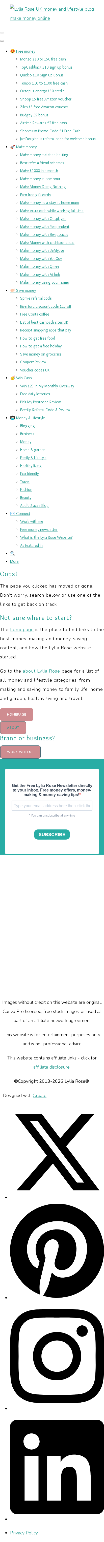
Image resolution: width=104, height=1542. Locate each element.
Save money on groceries (41, 354)
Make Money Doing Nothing (43, 186)
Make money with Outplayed (43, 218)
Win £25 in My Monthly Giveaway (47, 386)
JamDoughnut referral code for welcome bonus (58, 138)
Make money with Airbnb (40, 274)
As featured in (31, 545)
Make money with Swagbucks (44, 234)
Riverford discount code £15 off (45, 306)
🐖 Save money (23, 290)
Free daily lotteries (35, 393)
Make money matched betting (44, 154)
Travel (25, 481)
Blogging (27, 425)
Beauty (25, 497)
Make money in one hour (40, 178)
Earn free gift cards (35, 194)
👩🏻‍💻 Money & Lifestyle (27, 417)
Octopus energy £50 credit (42, 91)
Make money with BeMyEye (42, 250)
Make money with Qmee (39, 266)
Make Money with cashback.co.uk (47, 242)
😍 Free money (22, 51)
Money (25, 441)
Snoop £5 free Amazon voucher (45, 99)
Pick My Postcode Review (40, 402)
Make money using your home (44, 282)
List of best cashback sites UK (44, 322)
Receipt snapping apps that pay (45, 330)
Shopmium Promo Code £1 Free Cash (50, 131)
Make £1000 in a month (39, 170)
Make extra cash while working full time (52, 210)
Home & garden (32, 449)
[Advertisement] (52, 926)
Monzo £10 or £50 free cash (43, 59)
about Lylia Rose (41, 671)
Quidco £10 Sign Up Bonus (42, 75)
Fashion (26, 489)
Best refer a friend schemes (42, 162)
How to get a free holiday (41, 346)
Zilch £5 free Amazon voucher (44, 107)
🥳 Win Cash (21, 378)
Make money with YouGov (41, 258)
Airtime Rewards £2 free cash (43, 122)
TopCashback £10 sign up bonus (46, 67)
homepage (22, 630)
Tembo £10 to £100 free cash (44, 83)
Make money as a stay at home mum (49, 202)
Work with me (31, 521)
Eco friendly (29, 473)
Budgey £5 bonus (34, 115)
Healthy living (31, 465)
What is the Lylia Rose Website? (46, 537)
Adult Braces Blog (34, 505)
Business (27, 433)
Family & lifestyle (33, 457)
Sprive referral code (36, 298)
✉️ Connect (20, 513)
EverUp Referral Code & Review (45, 409)
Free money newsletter (39, 529)
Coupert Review (33, 362)
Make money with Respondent (44, 226)
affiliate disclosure (51, 1067)
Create (39, 1095)
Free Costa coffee (34, 314)
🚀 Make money (23, 146)
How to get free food (37, 338)
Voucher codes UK (34, 370)
